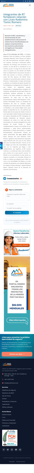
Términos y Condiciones (9, 423)
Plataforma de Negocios (9, 390)
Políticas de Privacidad (8, 420)
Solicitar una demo (15, 354)
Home (4, 1)
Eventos (4, 398)
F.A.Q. (3, 417)
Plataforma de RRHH (8, 393)
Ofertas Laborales (7, 407)
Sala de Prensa (6, 396)
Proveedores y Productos (9, 401)
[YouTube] (29, 1)
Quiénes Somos (6, 414)
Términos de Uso (20, 461)
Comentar (18, 212)
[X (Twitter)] (25, 1)
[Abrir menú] (29, 5)
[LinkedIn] (32, 1)
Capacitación (6, 404)
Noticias (18, 25)
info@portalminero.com (11, 383)
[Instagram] (27, 1)
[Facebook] (23, 1)
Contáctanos (5, 426)
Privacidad (11, 461)
